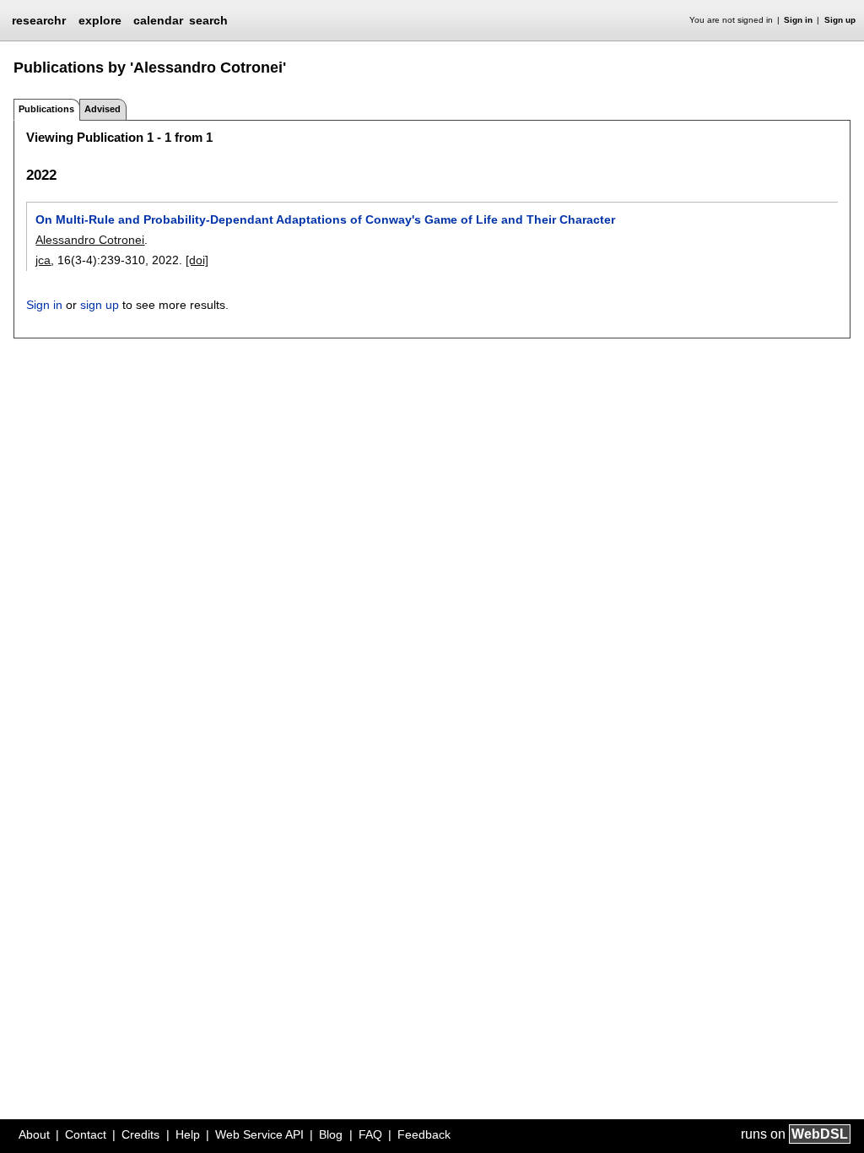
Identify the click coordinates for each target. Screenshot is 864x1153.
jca (43, 260)
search (208, 20)
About (34, 1134)
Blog (331, 1134)
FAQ (370, 1134)
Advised (102, 109)
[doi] (197, 260)
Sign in (798, 19)
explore (100, 20)
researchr (39, 19)
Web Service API (259, 1134)
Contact (85, 1134)
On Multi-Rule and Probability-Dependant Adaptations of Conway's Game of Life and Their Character (325, 219)
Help (188, 1134)
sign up (99, 304)
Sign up (840, 19)
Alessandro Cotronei (89, 239)
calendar (158, 20)
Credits (140, 1134)
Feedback (424, 1134)
